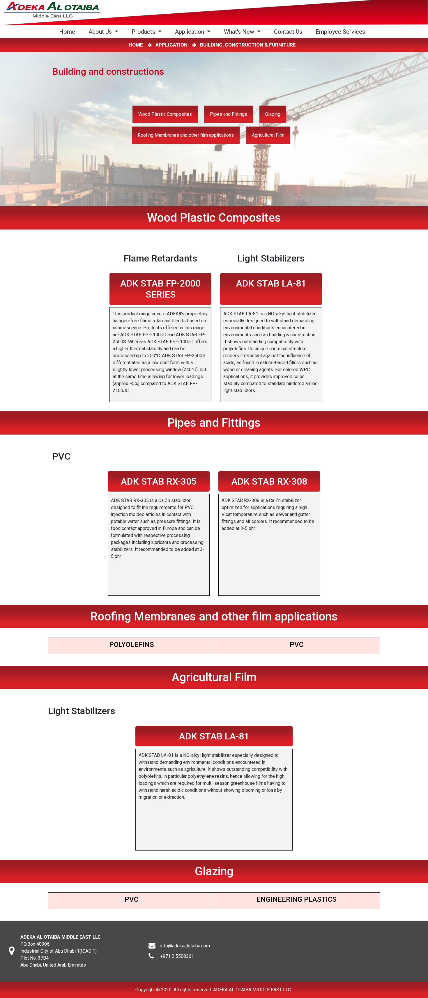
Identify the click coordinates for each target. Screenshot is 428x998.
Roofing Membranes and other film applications (186, 135)
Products (144, 31)
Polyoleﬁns (131, 645)
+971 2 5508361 (177, 956)
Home (68, 31)
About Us (101, 31)
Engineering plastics (297, 899)
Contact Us (288, 31)
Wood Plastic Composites (165, 114)
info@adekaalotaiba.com (185, 946)
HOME (137, 45)
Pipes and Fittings (228, 114)
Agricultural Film (268, 135)
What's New (240, 31)
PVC (296, 645)
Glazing (272, 114)
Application (190, 31)
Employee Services (340, 31)
